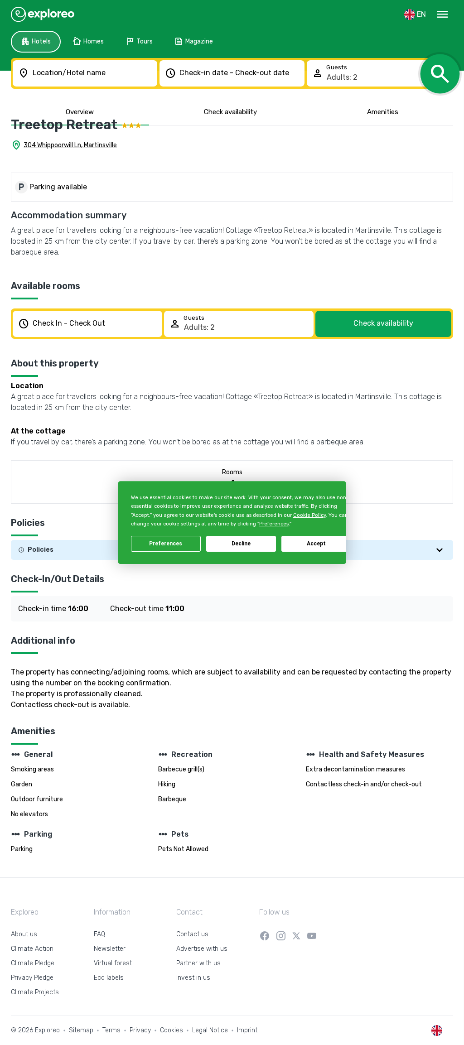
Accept (316, 543)
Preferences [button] (273, 524)
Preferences (165, 543)
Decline (241, 543)
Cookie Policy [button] (309, 515)
